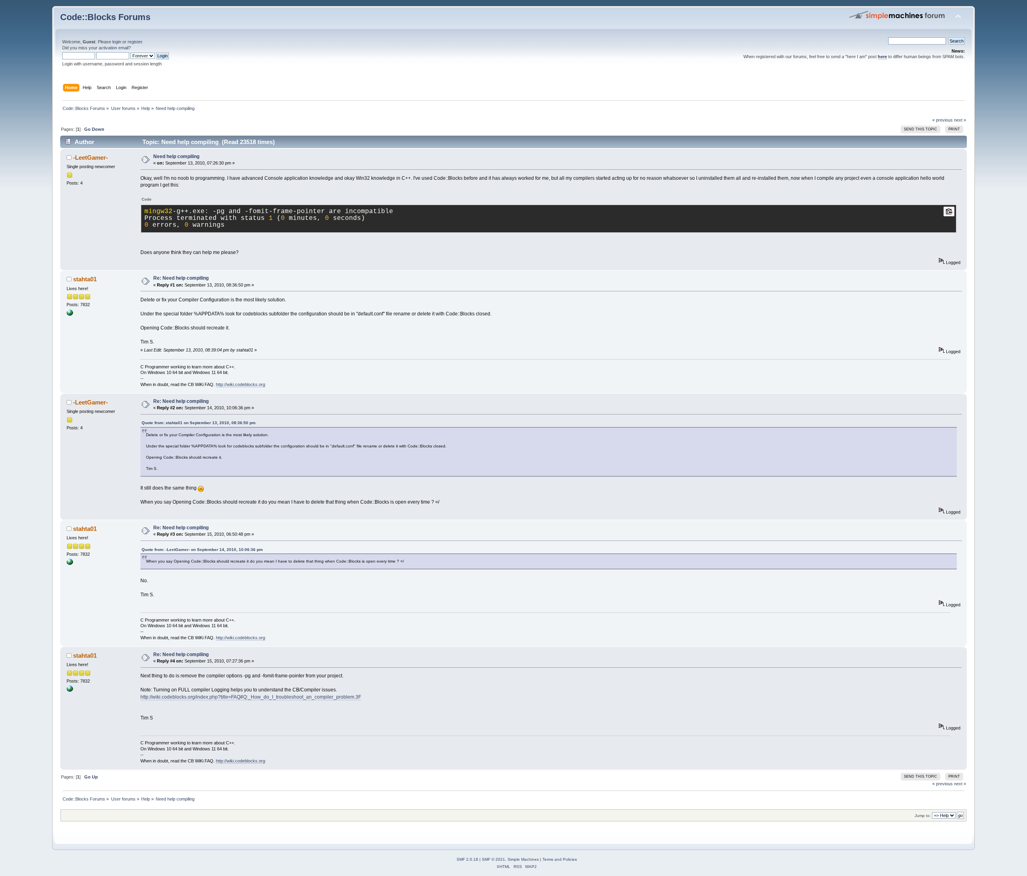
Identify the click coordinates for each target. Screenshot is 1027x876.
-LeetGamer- (90, 157)
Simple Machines (523, 859)
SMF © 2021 (493, 859)
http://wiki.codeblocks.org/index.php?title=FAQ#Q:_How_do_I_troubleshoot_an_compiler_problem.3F (250, 697)
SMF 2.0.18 (467, 859)
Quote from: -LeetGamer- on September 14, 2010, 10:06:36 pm (202, 549)
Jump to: (923, 815)
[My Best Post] (70, 314)
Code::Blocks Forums (105, 17)
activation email (113, 47)
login (116, 41)
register (135, 41)
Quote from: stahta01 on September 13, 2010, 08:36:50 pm (199, 423)
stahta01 (85, 279)
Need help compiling (176, 156)
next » (960, 120)
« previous (942, 120)
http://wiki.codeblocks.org (240, 384)
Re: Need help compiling (181, 278)
